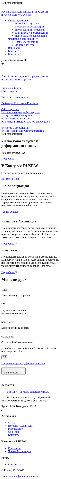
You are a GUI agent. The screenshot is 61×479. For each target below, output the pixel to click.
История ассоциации (27, 23)
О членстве (14, 448)
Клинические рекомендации (31, 32)
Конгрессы (14, 51)
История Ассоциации (20, 425)
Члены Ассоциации (26, 41)
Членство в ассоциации (22, 38)
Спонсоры (14, 431)
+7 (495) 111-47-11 (11, 391)
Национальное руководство (31, 35)
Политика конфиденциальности (19, 476)
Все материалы (10, 178)
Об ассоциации (17, 20)
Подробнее (7, 158)
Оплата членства (24, 44)
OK (4, 357)
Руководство (15, 428)
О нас (11, 422)
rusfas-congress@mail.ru (36, 391)
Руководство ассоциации (29, 26)
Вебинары (14, 47)
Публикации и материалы (30, 29)
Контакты (13, 54)
